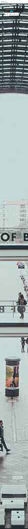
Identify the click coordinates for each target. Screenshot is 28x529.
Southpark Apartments (10, 9)
